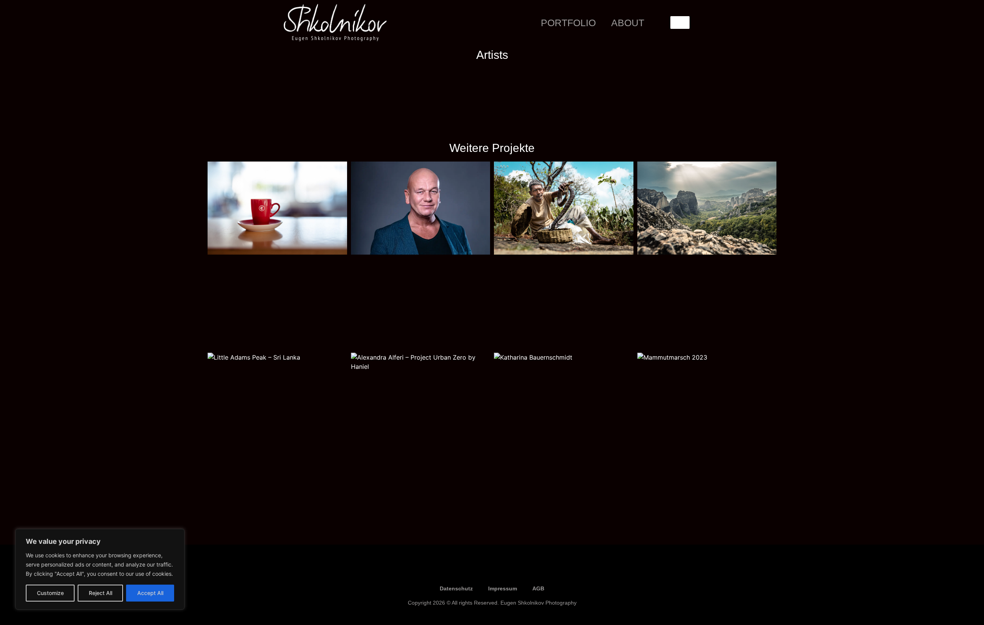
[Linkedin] (515, 570)
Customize (50, 593)
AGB (538, 588)
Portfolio (568, 22)
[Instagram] (492, 570)
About (627, 22)
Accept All (150, 593)
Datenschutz (456, 588)
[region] (99, 569)
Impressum (502, 588)
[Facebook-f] (469, 570)
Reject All (100, 593)
